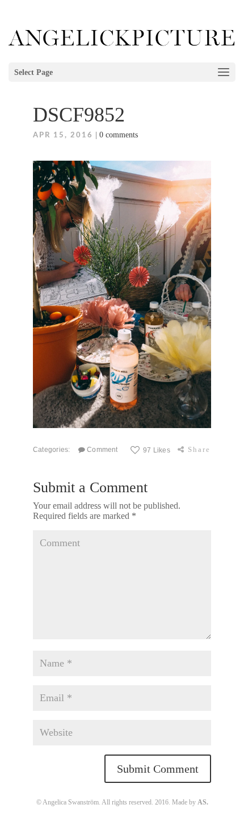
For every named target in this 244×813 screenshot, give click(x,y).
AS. (202, 802)
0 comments (118, 135)
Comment (101, 449)
